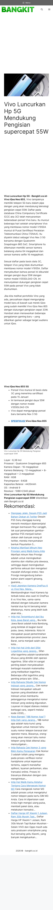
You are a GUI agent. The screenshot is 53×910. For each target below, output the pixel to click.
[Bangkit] (17, 9)
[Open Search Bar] (42, 9)
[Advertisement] (26, 45)
